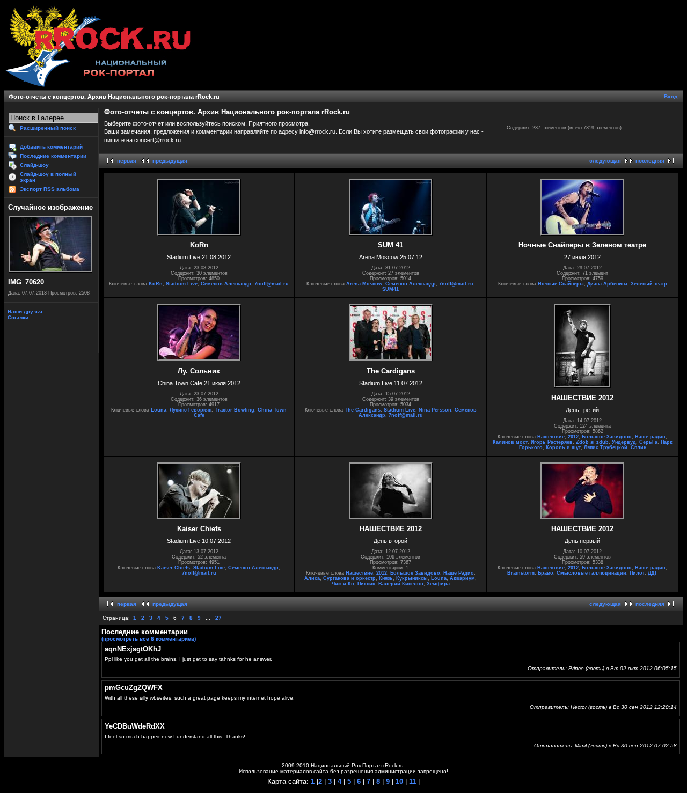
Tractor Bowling (234, 410)
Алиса (312, 578)
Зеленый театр (649, 284)
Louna (158, 410)
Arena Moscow (364, 284)
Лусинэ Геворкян (190, 410)
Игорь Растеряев (552, 442)
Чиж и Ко (343, 583)
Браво (545, 573)
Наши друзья (24, 311)
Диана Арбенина (607, 284)
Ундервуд (624, 442)
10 (398, 781)
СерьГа (648, 442)
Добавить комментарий (51, 147)
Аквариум (462, 578)
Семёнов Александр (226, 284)
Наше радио (650, 436)
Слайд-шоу (34, 165)
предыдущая (169, 161)
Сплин (638, 447)
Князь (386, 578)
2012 (573, 436)
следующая (605, 161)
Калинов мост (510, 442)
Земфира (438, 583)
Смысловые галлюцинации (591, 573)
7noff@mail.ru (271, 284)
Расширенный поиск (48, 128)
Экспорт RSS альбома (49, 189)
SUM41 (390, 289)
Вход (670, 96)
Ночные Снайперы (561, 284)
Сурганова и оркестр (349, 578)
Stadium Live (182, 284)
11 (411, 781)
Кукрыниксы (412, 578)
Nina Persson (435, 410)
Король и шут (563, 447)
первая (126, 161)
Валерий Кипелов (400, 583)
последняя (649, 161)
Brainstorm (521, 573)
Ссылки (17, 317)
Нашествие (551, 436)
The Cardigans (363, 410)
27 (218, 618)
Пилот (637, 573)
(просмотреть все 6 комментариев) (148, 639)
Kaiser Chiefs (173, 567)
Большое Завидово (607, 436)
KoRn (156, 284)
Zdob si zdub (592, 442)
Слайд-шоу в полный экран (48, 177)
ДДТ (652, 573)
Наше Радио (458, 573)
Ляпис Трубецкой (605, 447)
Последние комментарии (53, 156)
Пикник (366, 583)
